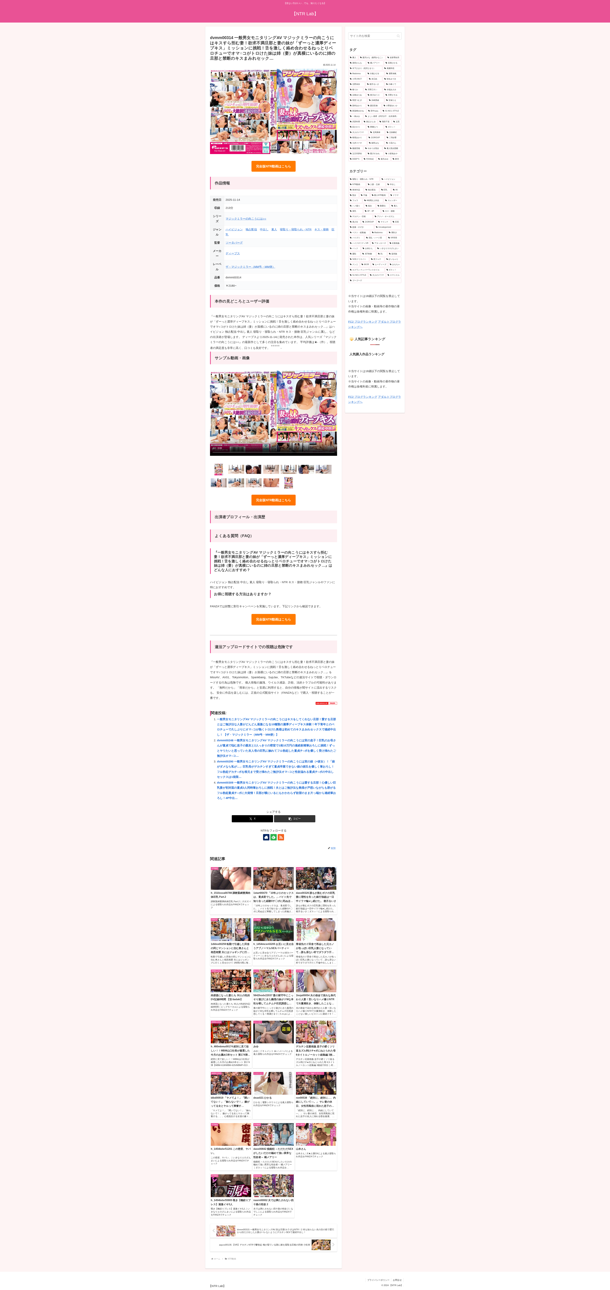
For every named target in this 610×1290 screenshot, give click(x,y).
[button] (294, 818)
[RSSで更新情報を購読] (281, 837)
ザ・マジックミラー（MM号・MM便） (250, 266)
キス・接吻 (321, 229)
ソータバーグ (234, 242)
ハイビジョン (234, 229)
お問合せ (397, 1280)
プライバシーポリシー (378, 1280)
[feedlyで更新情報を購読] (273, 837)
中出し (264, 229)
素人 (274, 229)
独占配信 (251, 229)
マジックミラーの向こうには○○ (246, 218)
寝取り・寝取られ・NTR (296, 229)
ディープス (233, 253)
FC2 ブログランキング (362, 321)
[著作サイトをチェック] (266, 837)
